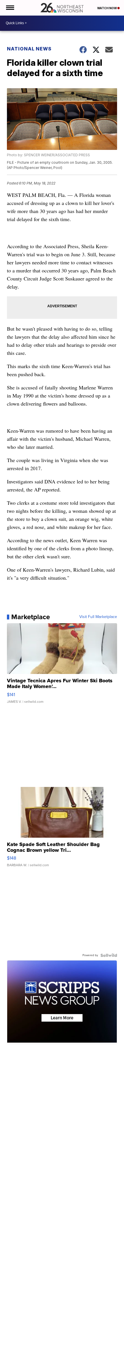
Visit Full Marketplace (98, 617)
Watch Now (107, 8)
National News (29, 49)
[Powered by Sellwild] (108, 955)
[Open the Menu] (9, 7)
